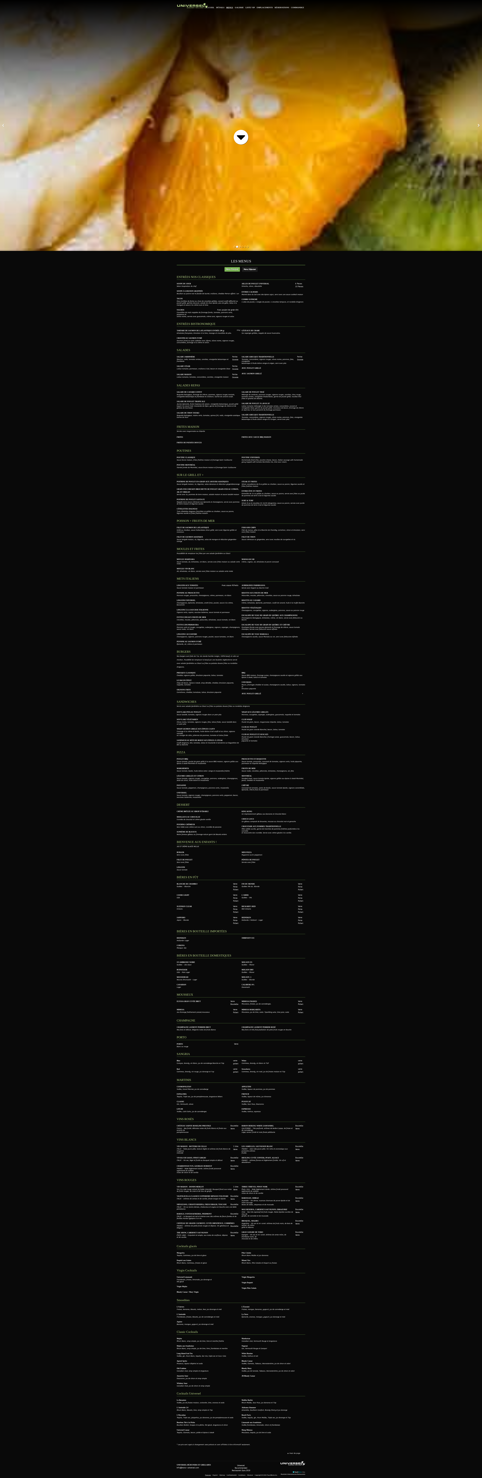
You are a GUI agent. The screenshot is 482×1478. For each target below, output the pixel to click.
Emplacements (265, 8)
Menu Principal (232, 269)
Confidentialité (231, 1475)
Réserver (250, 1475)
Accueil (209, 8)
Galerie (239, 8)
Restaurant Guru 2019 (241, 1470)
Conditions (242, 1475)
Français (208, 1475)
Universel (241, 1465)
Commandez (297, 8)
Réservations (282, 8)
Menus (229, 8)
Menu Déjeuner (250, 269)
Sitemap (222, 1475)
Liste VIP (250, 8)
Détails (220, 8)
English (215, 1475)
